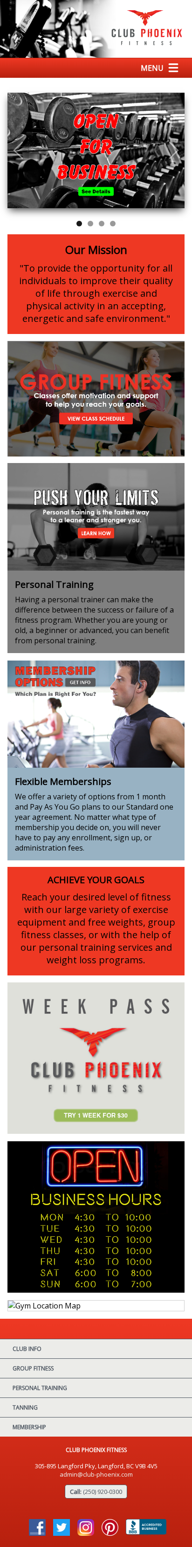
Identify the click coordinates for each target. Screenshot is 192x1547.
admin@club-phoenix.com (96, 1474)
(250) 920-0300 (102, 1491)
